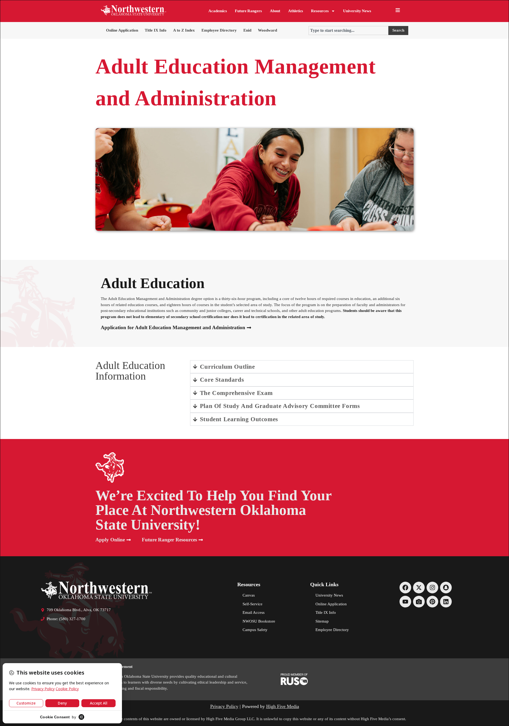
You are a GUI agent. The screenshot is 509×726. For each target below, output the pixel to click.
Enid (247, 30)
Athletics (295, 11)
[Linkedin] (446, 601)
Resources (319, 11)
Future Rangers (248, 11)
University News (357, 11)
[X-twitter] (419, 587)
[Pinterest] (432, 601)
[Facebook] (405, 587)
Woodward (267, 30)
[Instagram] (432, 587)
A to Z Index (184, 30)
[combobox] (348, 30)
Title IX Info (155, 30)
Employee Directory (219, 30)
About (275, 11)
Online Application (122, 30)
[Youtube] (405, 601)
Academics (217, 11)
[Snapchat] (446, 587)
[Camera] (419, 601)
